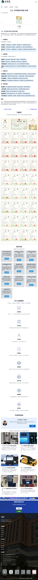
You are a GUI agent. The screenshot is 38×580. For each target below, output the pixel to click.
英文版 (2, 536)
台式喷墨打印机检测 (33, 109)
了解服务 (19, 511)
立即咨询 (32, 426)
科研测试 (2, 532)
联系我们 (19, 508)
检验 (20, 78)
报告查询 (2, 545)
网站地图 (27, 578)
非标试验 (2, 534)
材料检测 (2, 528)
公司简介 (2, 541)
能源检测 (2, 530)
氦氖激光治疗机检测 (7, 109)
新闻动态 (2, 549)
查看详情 (6, 258)
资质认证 (2, 543)
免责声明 (31, 578)
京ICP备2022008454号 (22, 578)
